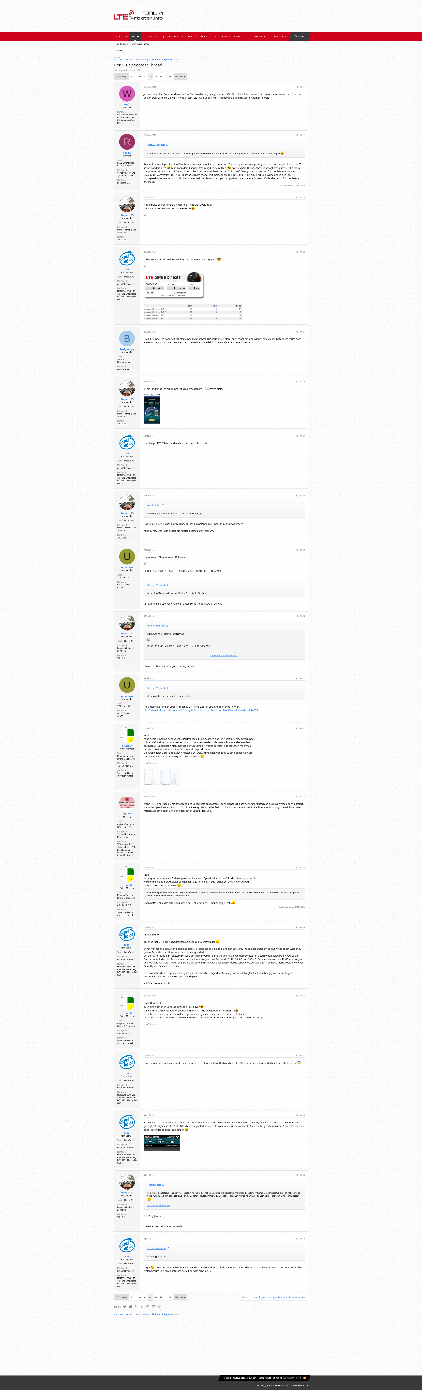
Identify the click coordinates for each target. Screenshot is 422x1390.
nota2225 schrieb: (156, 144)
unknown (127, 567)
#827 (302, 435)
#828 (302, 495)
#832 (302, 728)
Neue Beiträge (121, 43)
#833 (302, 796)
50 (170, 76)
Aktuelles (149, 36)
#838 (302, 1115)
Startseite (121, 36)
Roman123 (127, 215)
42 (150, 76)
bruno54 (127, 745)
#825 (302, 331)
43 (155, 76)
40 (140, 76)
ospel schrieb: (154, 505)
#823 (302, 197)
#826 (302, 381)
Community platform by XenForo (282, 1385)
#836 (302, 995)
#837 (302, 1055)
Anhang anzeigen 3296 (158, 1205)
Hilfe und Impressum (283, 1377)
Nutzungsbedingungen (244, 1377)
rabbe (127, 152)
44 (161, 76)
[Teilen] (297, 87)
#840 (302, 1238)
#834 (302, 867)
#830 (302, 616)
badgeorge (127, 349)
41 (145, 76)
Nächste (179, 76)
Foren (135, 36)
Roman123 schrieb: (156, 584)
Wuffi (127, 104)
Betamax (120, 69)
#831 (302, 678)
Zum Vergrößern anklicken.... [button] (224, 655)
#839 (302, 1175)
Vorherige (122, 76)
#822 (302, 135)
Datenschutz (265, 1377)
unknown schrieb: (156, 625)
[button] (156, 36)
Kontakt (227, 1377)
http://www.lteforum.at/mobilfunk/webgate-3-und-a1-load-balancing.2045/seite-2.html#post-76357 (201, 710)
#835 (302, 927)
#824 (302, 251)
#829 (302, 550)
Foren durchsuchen (140, 43)
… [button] (135, 76)
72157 (127, 814)
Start (298, 1377)
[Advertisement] (211, 1346)
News (237, 36)
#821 (302, 87)
